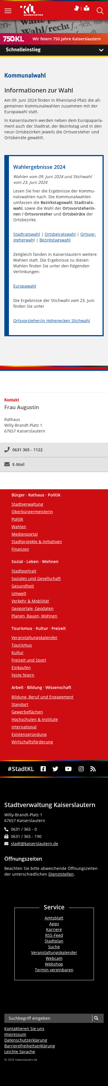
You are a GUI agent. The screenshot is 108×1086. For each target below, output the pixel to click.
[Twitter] (55, 769)
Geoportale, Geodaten (33, 608)
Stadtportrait (24, 571)
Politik (17, 519)
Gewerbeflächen (27, 712)
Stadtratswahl (26, 234)
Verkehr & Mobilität (30, 601)
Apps (54, 923)
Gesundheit (23, 586)
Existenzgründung (29, 734)
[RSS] (93, 769)
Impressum (15, 1034)
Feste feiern (23, 675)
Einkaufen (21, 667)
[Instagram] (81, 769)
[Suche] (96, 1018)
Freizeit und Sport (29, 660)
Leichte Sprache (19, 1051)
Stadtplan (54, 941)
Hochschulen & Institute (35, 719)
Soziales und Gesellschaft (36, 578)
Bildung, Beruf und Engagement (42, 697)
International (24, 727)
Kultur (18, 652)
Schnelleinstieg (23, 50)
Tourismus (22, 645)
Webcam (54, 958)
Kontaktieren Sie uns (24, 1028)
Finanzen (20, 549)
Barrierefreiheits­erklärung (29, 1046)
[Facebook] (43, 769)
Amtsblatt (54, 918)
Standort (20, 704)
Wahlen (19, 526)
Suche (54, 946)
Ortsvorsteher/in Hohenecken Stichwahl (51, 320)
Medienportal (25, 534)
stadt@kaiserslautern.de (34, 843)
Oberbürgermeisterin (32, 511)
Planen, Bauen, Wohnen (34, 616)
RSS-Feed (54, 935)
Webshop (54, 964)
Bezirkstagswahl (55, 240)
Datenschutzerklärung (25, 1040)
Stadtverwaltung (27, 504)
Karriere (54, 929)
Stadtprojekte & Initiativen (37, 541)
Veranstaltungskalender (35, 637)
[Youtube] (68, 769)
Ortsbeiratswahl (60, 234)
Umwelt (19, 593)
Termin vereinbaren (54, 969)
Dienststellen (61, 874)
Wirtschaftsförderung (32, 742)
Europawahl (24, 286)
